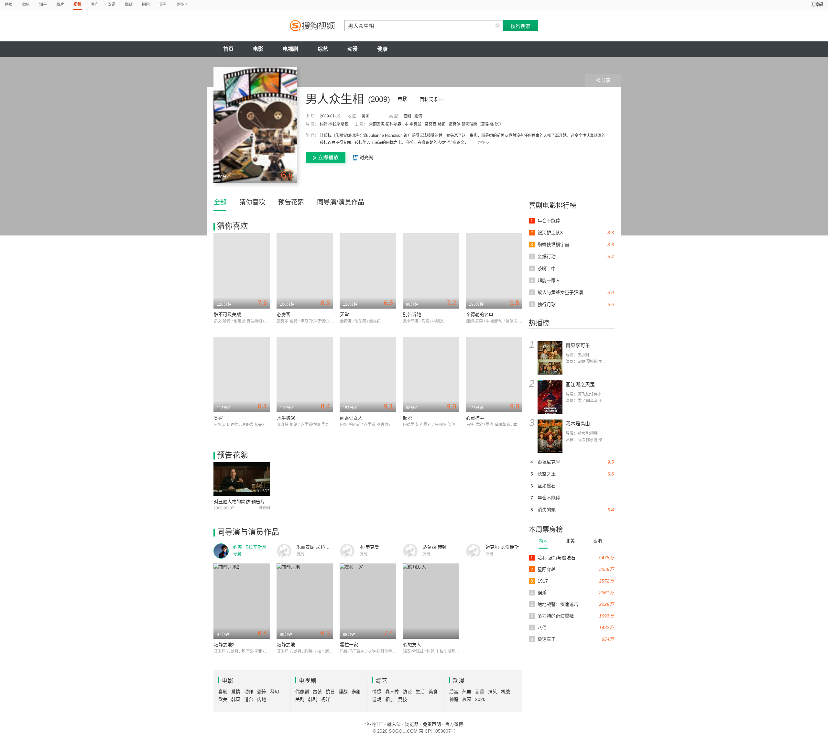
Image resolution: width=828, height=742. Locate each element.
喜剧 (407, 116)
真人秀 (392, 691)
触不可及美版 (227, 314)
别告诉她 (412, 314)
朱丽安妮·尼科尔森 (385, 124)
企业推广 (374, 724)
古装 (317, 691)
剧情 (418, 116)
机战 (505, 691)
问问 (146, 4)
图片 (60, 4)
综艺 (323, 49)
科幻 (274, 691)
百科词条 (429, 99)
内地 (543, 540)
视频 (77, 4)
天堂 (344, 314)
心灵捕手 (475, 417)
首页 (228, 49)
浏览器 (412, 724)
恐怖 (261, 691)
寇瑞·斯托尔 (490, 124)
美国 (365, 116)
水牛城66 (286, 417)
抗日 (330, 691)
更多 (481, 142)
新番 (479, 691)
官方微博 (454, 724)
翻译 (129, 4)
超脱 (407, 417)
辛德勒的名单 (479, 314)
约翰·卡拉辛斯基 (334, 124)
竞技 (402, 699)
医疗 (94, 4)
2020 (480, 699)
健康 (382, 49)
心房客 (283, 314)
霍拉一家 (349, 644)
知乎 (43, 4)
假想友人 (412, 644)
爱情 (235, 691)
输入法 (394, 724)
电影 (258, 49)
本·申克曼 (413, 124)
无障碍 (817, 4)
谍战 (343, 691)
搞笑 (492, 691)
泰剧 (356, 691)
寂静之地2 (224, 644)
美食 (433, 691)
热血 (466, 691)
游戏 (376, 699)
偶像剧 (302, 691)
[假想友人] (431, 601)
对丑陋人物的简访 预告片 (239, 501)
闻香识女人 (351, 417)
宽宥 (218, 417)
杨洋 (325, 699)
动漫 (352, 49)
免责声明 (432, 724)
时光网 (365, 157)
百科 (163, 4)
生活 (420, 691)
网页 (9, 4)
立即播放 (328, 157)
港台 (248, 699)
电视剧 (290, 49)
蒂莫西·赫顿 (435, 124)
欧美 (222, 699)
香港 (597, 540)
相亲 (389, 699)
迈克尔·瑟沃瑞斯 (463, 124)
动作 (248, 691)
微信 (26, 4)
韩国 (235, 699)
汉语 (111, 4)
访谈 (407, 691)
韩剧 (312, 699)
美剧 (299, 699)
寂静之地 (286, 644)
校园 (466, 699)
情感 (376, 691)
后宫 (453, 691)
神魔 (453, 699)
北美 (570, 540)
